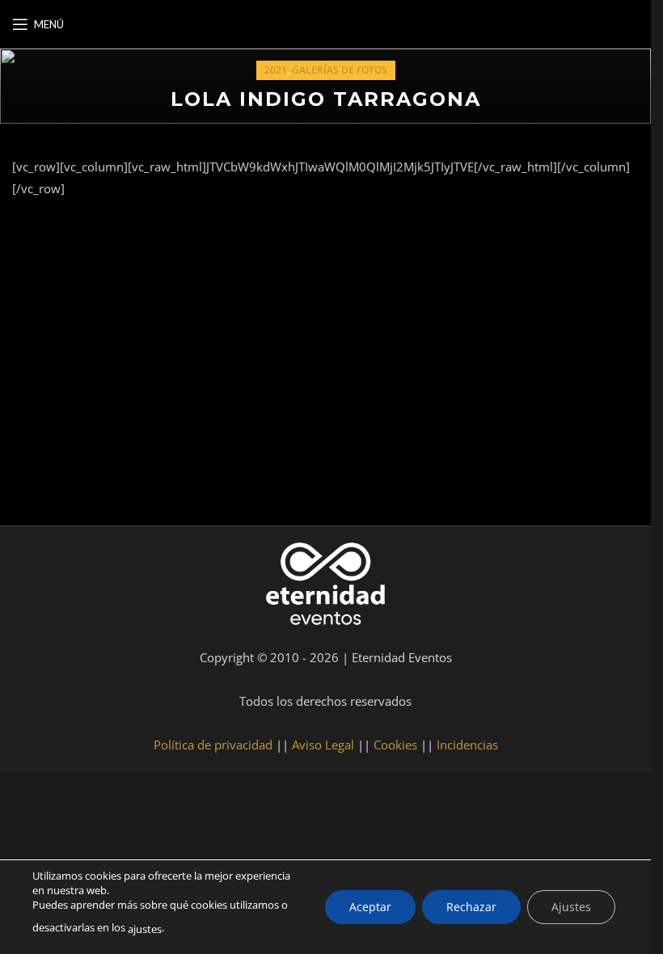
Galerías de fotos (339, 70)
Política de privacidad (213, 745)
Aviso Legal (323, 745)
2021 (275, 70)
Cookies (395, 745)
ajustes (145, 929)
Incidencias (467, 745)
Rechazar (471, 906)
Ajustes (571, 906)
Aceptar (370, 906)
